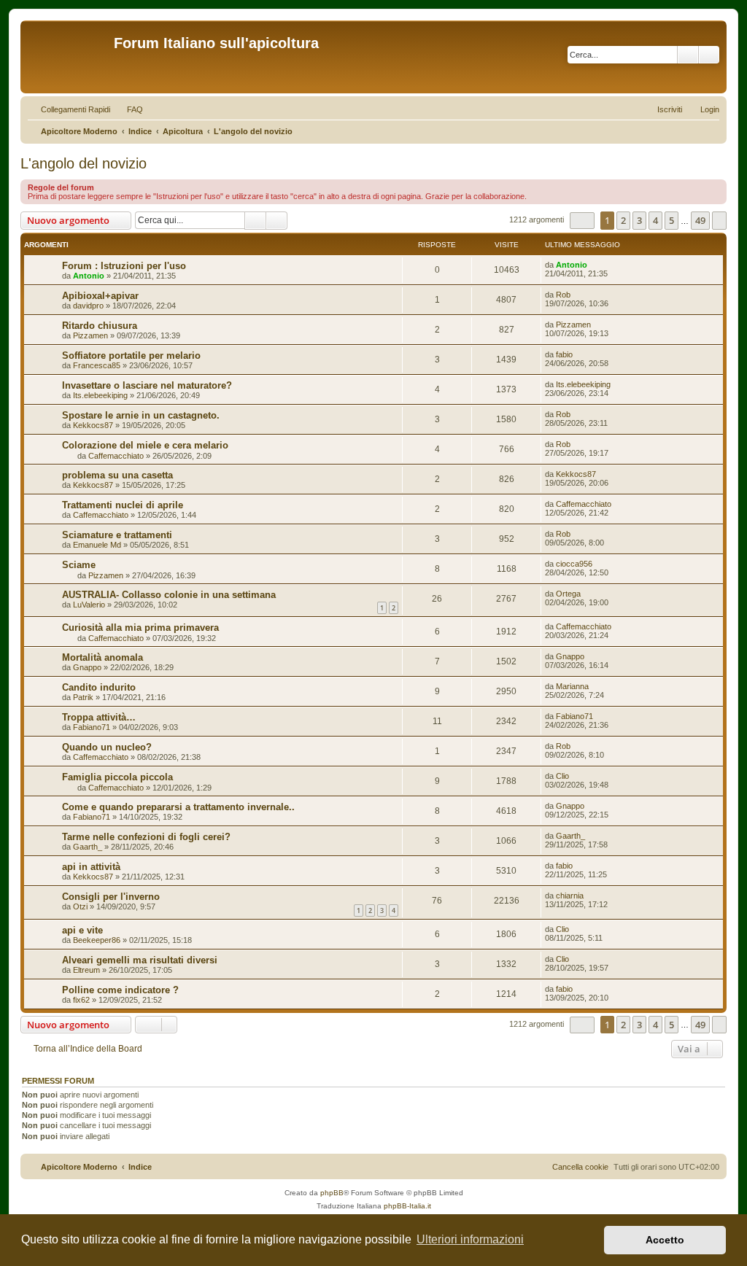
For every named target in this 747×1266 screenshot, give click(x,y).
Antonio (88, 275)
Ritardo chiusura (99, 325)
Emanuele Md (97, 544)
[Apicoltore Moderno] (69, 57)
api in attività (91, 866)
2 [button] (623, 220)
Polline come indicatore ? (120, 990)
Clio (562, 776)
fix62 (81, 999)
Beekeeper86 (96, 940)
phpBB (332, 1193)
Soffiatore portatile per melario (131, 355)
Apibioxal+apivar (100, 295)
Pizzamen (90, 335)
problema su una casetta (117, 475)
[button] (582, 220)
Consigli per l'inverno (111, 896)
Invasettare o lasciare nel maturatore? (147, 385)
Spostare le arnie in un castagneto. (141, 415)
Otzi (80, 906)
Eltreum (86, 970)
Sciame (79, 564)
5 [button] (671, 220)
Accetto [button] (665, 1240)
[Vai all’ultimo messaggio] (594, 264)
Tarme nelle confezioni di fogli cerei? (146, 836)
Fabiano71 (91, 727)
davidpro (88, 305)
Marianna (572, 686)
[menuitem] (128, 109)
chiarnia (570, 895)
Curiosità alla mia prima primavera (140, 627)
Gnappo (87, 667)
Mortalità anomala (102, 657)
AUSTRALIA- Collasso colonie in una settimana (169, 594)
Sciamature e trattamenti (117, 534)
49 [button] (700, 220)
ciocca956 (574, 563)
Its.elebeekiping (100, 395)
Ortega (568, 593)
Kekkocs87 (93, 425)
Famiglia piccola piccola (117, 777)
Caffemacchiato (116, 455)
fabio (564, 354)
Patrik (83, 697)
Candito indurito (99, 687)
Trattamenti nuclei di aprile (122, 505)
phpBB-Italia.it (407, 1206)
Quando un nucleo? (107, 747)
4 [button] (655, 220)
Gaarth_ (87, 846)
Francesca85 (96, 365)
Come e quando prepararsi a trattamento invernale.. (178, 806)
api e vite (82, 930)
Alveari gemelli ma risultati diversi (139, 960)
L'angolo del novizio (83, 163)
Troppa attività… (99, 717)
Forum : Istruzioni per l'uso (124, 265)
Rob (563, 294)
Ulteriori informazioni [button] (470, 1239)
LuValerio (89, 604)
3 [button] (639, 220)
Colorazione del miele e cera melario (145, 445)
